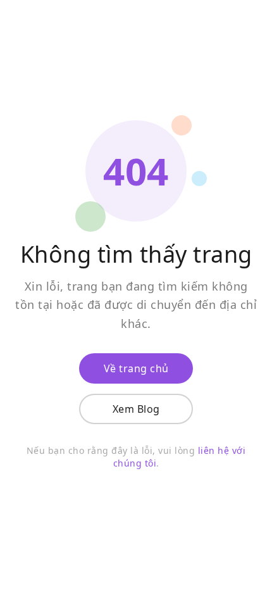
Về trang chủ (136, 368)
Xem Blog (136, 409)
